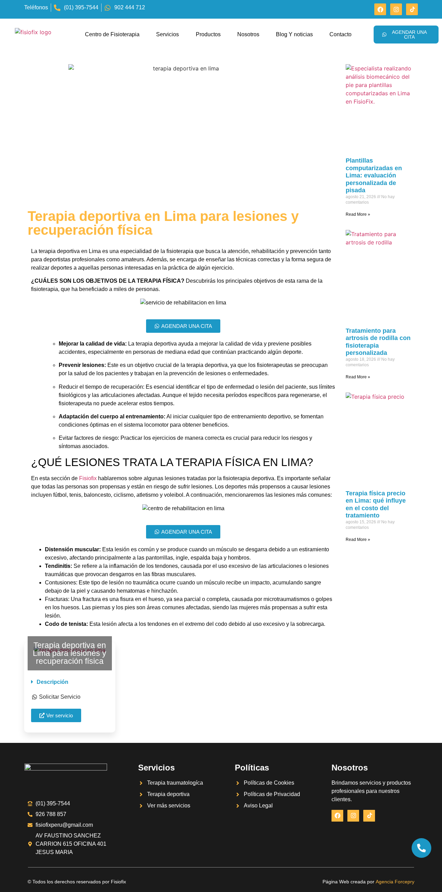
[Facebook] (380, 9)
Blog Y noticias (294, 34)
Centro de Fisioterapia (112, 34)
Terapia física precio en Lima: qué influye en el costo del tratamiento (376, 504)
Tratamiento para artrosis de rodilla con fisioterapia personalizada (378, 342)
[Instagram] (396, 9)
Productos (208, 34)
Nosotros (248, 34)
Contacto (340, 34)
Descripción (52, 682)
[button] (69, 682)
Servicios (167, 34)
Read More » (358, 214)
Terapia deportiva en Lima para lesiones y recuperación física (69, 653)
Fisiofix (88, 478)
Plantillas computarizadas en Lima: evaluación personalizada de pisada (374, 175)
